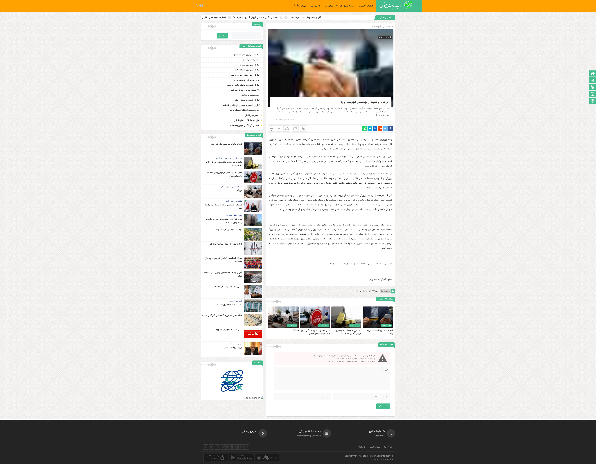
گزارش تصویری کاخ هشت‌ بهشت (245, 55)
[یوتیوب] (241, 447)
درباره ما (315, 6)
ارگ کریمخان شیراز (251, 60)
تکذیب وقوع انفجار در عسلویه (229, 330)
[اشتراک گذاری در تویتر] (385, 128)
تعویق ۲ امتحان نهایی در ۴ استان (228, 287)
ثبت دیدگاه (383, 406)
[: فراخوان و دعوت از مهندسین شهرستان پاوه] (295, 128)
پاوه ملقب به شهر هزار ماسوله (229, 230)
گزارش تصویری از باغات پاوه (247, 70)
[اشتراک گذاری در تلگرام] (370, 128)
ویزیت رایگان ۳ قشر (233, 348)
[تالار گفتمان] (592, 81)
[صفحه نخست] (592, 74)
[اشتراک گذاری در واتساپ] (364, 128)
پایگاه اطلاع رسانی (279, 119)
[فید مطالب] (246, 447)
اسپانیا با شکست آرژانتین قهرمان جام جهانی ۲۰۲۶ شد (223, 260)
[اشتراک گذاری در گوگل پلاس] (380, 128)
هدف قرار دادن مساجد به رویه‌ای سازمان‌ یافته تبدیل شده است (224, 221)
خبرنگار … (216, 17)
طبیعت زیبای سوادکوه (250, 95)
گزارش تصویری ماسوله (250, 65)
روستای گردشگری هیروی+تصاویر (245, 125)
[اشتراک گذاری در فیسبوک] (390, 128)
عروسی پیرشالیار (253, 115)
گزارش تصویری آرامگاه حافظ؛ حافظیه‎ (243, 85)
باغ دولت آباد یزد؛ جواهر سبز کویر (245, 90)
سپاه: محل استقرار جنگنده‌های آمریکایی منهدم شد (222, 317)
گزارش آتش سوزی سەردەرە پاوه (245, 75)
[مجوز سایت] (592, 101)
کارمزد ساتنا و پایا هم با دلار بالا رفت (358, 17)
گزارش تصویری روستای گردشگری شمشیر (241, 105)
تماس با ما (300, 6)
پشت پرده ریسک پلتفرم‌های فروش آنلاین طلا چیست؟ (311, 17)
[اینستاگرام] (592, 94)
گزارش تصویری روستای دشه (247, 100)
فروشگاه (361, 447)
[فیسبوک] (205, 447)
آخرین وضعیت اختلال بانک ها (229, 305)
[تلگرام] (223, 447)
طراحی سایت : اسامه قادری (383, 459)
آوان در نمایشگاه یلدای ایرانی (247, 120)
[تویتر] (211, 447)
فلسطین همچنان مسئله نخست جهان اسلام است (223, 206)
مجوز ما (329, 6)
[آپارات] (592, 87)
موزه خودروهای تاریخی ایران (247, 80)
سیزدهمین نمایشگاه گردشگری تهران (244, 110)
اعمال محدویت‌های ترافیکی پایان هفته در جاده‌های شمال (254, 17)
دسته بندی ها (347, 6)
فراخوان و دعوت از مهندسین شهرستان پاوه (364, 102)
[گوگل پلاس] (229, 447)
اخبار (373, 26)
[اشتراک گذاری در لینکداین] (375, 128)
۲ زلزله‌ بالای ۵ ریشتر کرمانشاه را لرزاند (225, 244)
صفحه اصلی (366, 6)
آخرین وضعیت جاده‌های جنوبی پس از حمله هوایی (223, 274)
